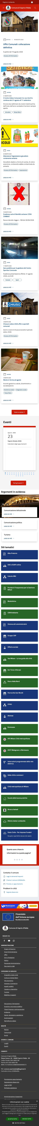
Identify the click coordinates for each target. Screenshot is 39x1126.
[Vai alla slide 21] (18, 474)
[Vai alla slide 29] (16, 475)
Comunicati (7, 1032)
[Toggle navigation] (4, 8)
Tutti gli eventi (17, 483)
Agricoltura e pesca (10, 1021)
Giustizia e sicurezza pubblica (13, 1006)
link (19, 1115)
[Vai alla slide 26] (29, 474)
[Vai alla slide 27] (31, 474)
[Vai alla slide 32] (22, 475)
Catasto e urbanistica (10, 989)
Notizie (9, 92)
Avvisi (8, 40)
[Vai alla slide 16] (7, 474)
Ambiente (7, 1012)
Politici (6, 960)
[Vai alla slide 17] (9, 474)
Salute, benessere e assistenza (13, 1015)
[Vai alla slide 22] (20, 474)
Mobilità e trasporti (10, 995)
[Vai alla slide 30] (18, 475)
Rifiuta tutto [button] (26, 1119)
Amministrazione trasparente (13, 1096)
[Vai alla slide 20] (16, 474)
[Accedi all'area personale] (32, 2)
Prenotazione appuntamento (13, 1079)
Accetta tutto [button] (12, 1119)
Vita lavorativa (8, 981)
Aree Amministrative (10, 952)
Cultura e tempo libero (11, 978)
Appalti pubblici (9, 986)
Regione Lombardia (9, 2)
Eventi (6, 1046)
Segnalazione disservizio (11, 1082)
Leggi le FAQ (8, 1085)
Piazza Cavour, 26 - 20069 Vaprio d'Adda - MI (15, 1058)
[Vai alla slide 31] (20, 475)
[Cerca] (35, 8)
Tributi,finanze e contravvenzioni (14, 1009)
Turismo (6, 992)
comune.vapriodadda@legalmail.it (15, 1069)
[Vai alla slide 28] (33, 474)
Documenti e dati (9, 966)
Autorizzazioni (8, 1018)
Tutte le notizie (18, 412)
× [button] (37, 1101)
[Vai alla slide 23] (22, 474)
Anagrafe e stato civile (11, 975)
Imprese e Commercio (10, 983)
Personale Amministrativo (12, 963)
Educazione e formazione (12, 1004)
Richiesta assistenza (10, 1088)
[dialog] (19, 1112)
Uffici (5, 955)
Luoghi (6, 1043)
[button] (19, 1123)
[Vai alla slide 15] (5, 474)
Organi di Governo (9, 949)
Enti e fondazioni (9, 958)
